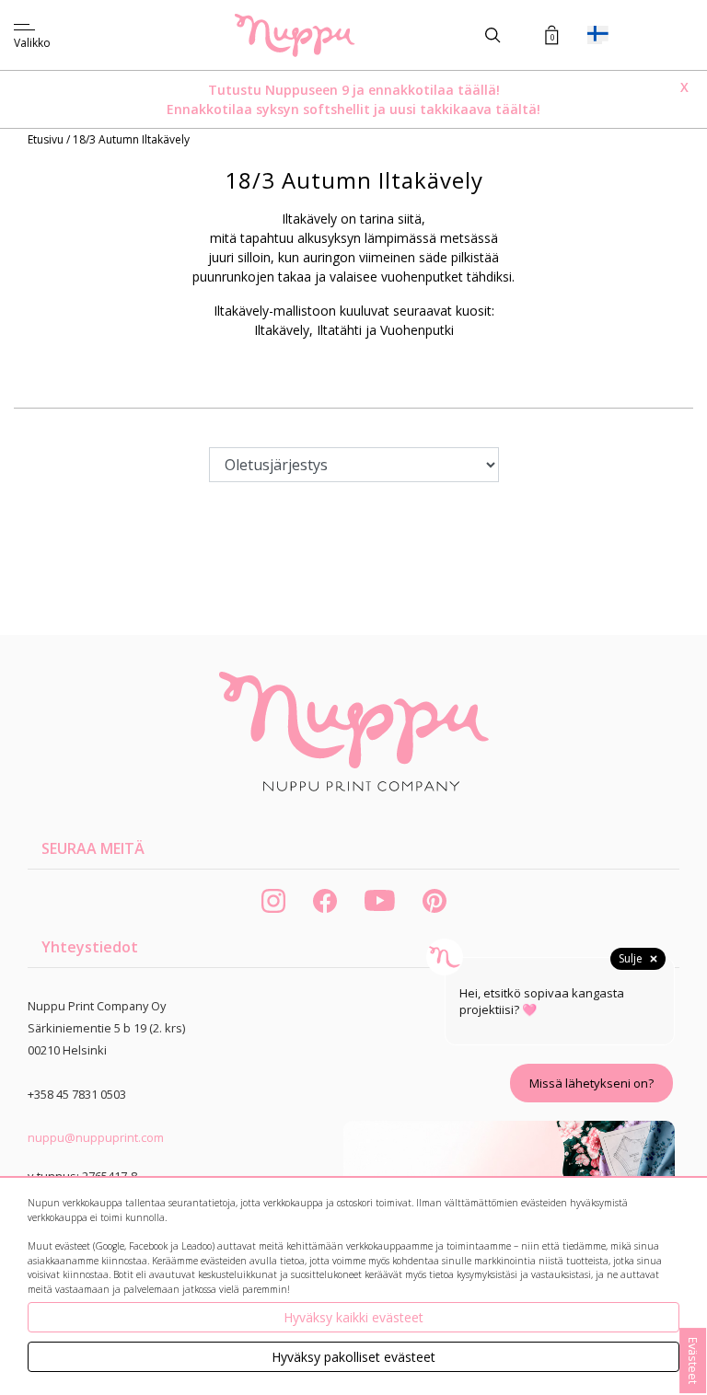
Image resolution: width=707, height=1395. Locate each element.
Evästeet (693, 1360)
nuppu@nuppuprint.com (96, 1137)
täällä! (479, 89)
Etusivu (47, 139)
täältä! (517, 109)
